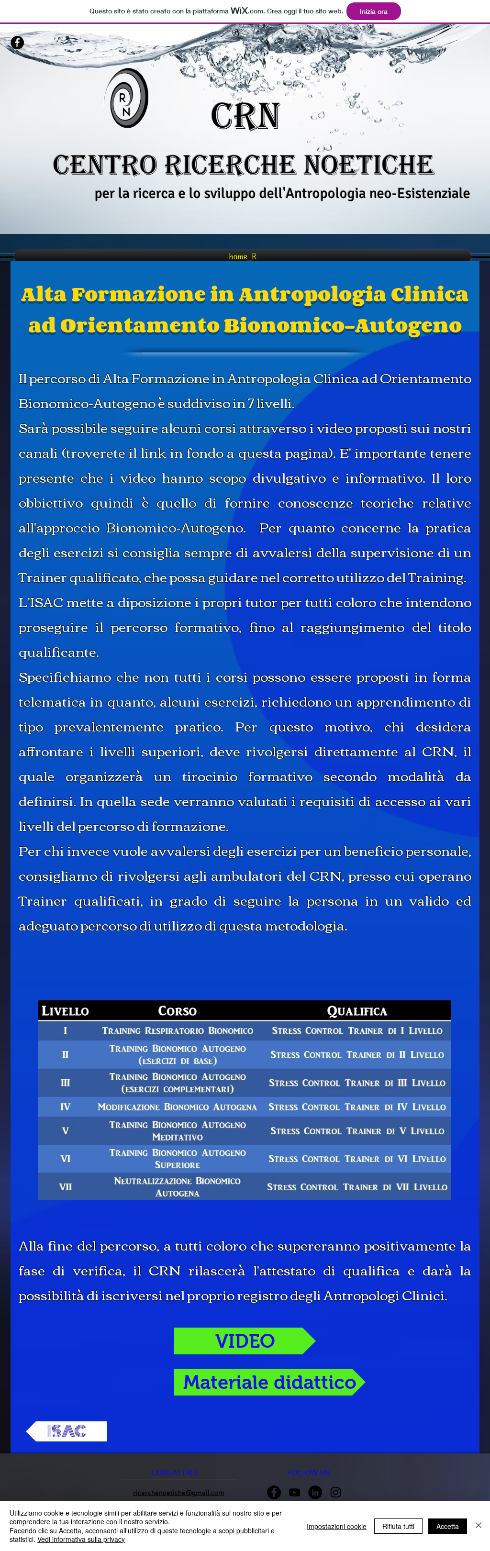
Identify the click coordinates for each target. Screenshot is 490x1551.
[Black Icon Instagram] (336, 1492)
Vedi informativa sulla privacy (81, 1539)
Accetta (447, 1526)
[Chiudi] (478, 1525)
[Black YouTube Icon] (294, 1492)
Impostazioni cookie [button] (337, 1526)
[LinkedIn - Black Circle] (315, 1492)
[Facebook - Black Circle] (17, 42)
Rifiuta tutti (398, 1526)
